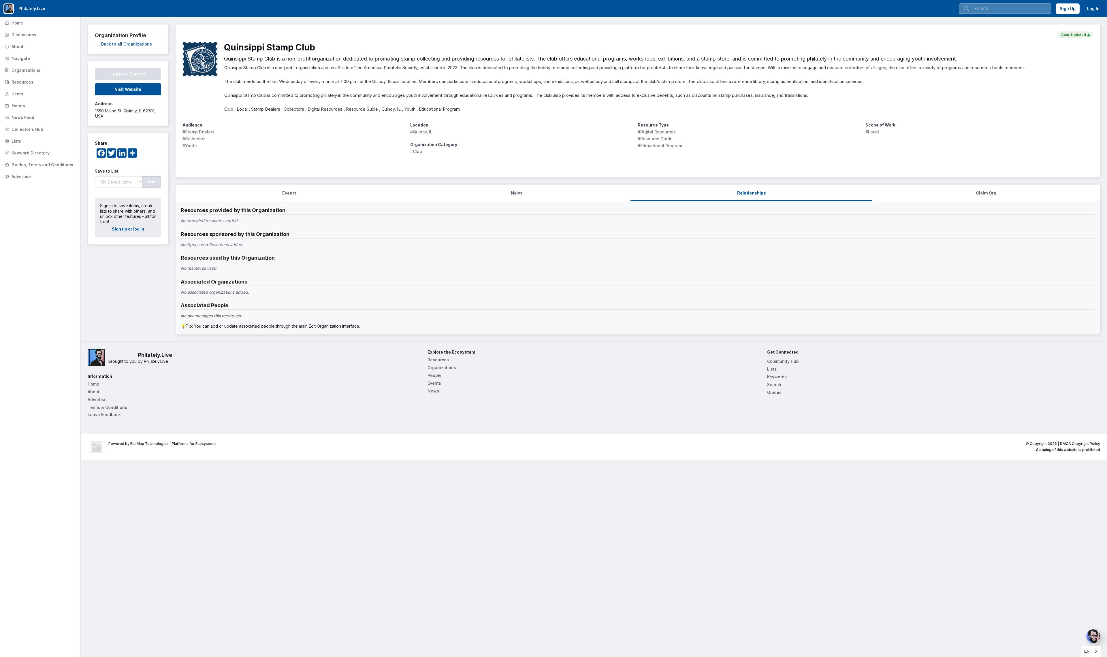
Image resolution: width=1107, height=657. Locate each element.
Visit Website (128, 89)
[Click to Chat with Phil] (1093, 636)
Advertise (17, 176)
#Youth (189, 145)
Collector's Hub (23, 129)
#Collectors (194, 138)
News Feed (18, 117)
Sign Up (1068, 8)
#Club (416, 151)
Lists (12, 141)
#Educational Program (660, 145)
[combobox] (1091, 651)
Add (151, 181)
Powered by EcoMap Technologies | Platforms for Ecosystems (162, 443)
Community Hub (783, 361)
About (13, 46)
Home (13, 22)
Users (13, 93)
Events (14, 105)
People (435, 375)
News (433, 390)
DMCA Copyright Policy (1080, 443)
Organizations (21, 70)
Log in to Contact (128, 73)
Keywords (777, 376)
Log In (1093, 8)
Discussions (19, 34)
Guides (774, 392)
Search (774, 384)
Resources (18, 82)
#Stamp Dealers (198, 131)
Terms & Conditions (107, 407)
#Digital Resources (657, 131)
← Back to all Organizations (123, 43)
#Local (872, 131)
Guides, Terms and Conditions (38, 164)
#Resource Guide (655, 138)
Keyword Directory (26, 152)
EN (1086, 651)
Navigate (16, 58)
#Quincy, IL (421, 131)
